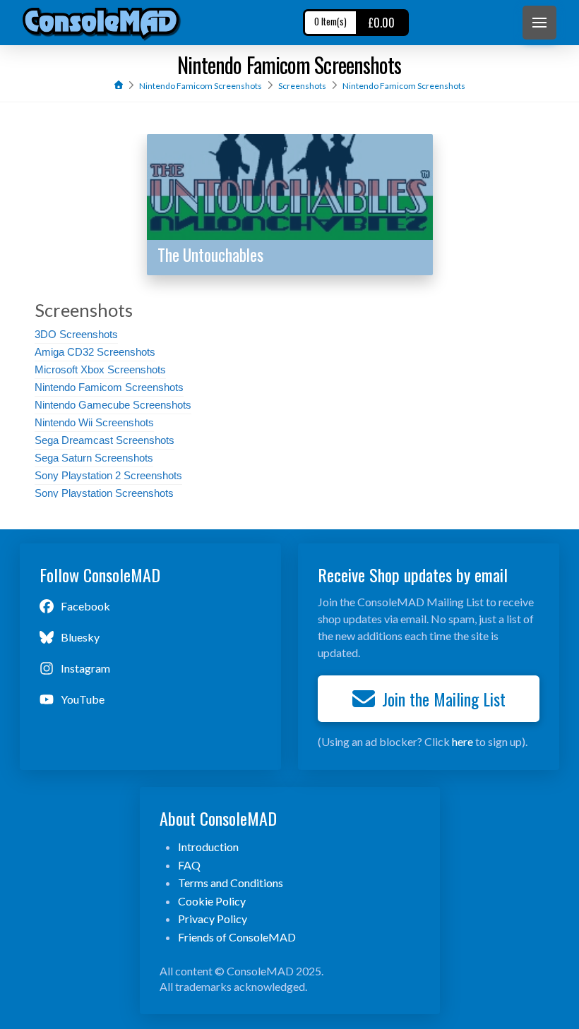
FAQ (189, 865)
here (462, 741)
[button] (539, 23)
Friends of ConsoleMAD (237, 937)
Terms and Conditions (230, 882)
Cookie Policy (212, 901)
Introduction (208, 846)
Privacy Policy (212, 918)
